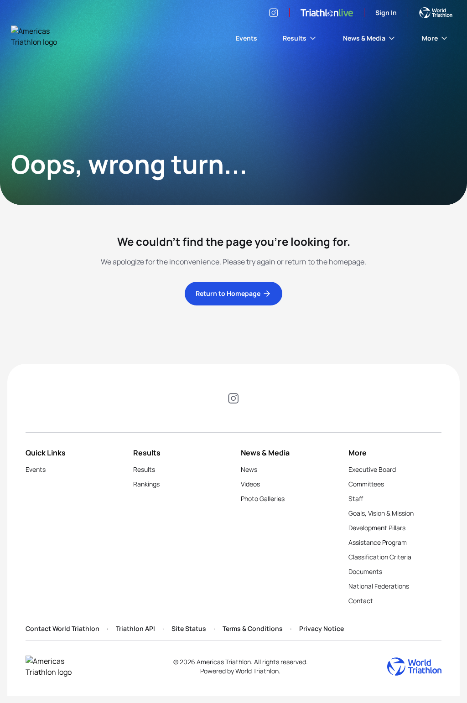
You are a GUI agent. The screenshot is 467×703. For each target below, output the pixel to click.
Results (294, 38)
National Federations (378, 586)
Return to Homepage (228, 293)
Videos (250, 484)
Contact (360, 600)
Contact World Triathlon (62, 628)
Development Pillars (376, 527)
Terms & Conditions (253, 628)
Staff (355, 498)
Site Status (188, 628)
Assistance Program (377, 542)
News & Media (364, 38)
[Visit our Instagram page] (273, 12)
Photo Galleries (263, 498)
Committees (366, 484)
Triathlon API (135, 628)
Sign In (386, 12)
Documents (365, 571)
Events (246, 38)
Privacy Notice (321, 628)
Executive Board (372, 469)
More (430, 38)
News (249, 469)
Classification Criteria (379, 557)
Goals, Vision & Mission (381, 513)
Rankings (146, 484)
